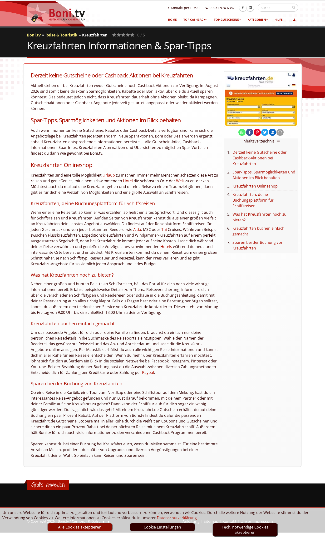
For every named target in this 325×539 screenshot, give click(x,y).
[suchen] (293, 7)
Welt (180, 180)
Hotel (128, 180)
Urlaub (109, 175)
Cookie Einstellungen (162, 527)
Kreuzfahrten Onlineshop (255, 186)
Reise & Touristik (61, 35)
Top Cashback (194, 20)
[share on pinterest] (257, 132)
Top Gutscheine (226, 20)
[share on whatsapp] (242, 132)
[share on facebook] (249, 132)
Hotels (166, 246)
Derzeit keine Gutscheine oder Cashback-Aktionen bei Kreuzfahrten (259, 158)
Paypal (148, 372)
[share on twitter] (265, 132)
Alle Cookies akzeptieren (79, 527)
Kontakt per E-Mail (185, 7)
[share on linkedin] (272, 132)
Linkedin (250, 7)
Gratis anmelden (47, 485)
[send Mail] (280, 132)
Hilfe (279, 20)
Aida (137, 229)
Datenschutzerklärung (177, 517)
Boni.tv (34, 35)
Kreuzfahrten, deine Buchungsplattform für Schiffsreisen (253, 200)
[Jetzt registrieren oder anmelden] (294, 20)
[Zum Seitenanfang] (317, 533)
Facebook (242, 7)
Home (172, 20)
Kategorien (256, 20)
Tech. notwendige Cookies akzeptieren (245, 529)
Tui (164, 229)
